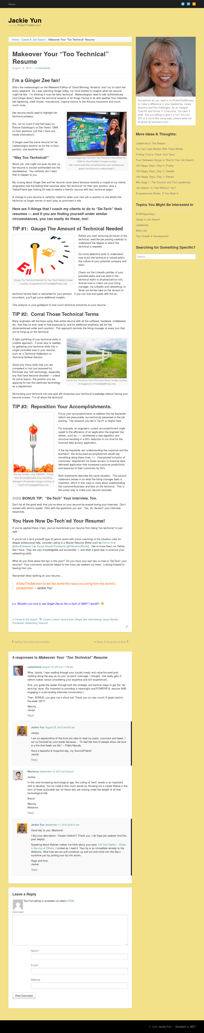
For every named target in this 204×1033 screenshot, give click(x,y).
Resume (43, 623)
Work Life (141, 230)
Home (11, 4)
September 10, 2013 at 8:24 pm (57, 771)
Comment (18, 912)
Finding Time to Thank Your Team (155, 154)
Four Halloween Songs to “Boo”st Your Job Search (165, 160)
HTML (70, 901)
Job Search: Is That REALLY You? (156, 188)
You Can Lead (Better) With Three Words (159, 149)
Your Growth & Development (152, 236)
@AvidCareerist (22, 546)
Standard (180, 1026)
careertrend (34, 667)
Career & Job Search (26, 619)
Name (34, 950)
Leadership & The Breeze (150, 143)
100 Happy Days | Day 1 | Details (155, 176)
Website (35, 980)
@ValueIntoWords (78, 546)
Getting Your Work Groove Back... (32, 641)
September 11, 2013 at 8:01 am (62, 824)
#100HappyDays (145, 214)
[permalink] (126, 626)
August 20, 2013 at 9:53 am (60, 727)
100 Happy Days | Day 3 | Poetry (155, 165)
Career (47, 619)
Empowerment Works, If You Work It (157, 193)
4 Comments (42, 68)
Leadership (142, 225)
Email (34, 965)
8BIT (193, 1026)
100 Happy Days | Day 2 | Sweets (155, 171)
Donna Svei (109, 542)
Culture (56, 619)
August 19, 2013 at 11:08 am (57, 666)
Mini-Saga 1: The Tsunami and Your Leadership (163, 182)
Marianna (33, 771)
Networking (31, 623)
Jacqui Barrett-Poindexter (51, 546)
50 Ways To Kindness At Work (109, 641)
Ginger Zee (81, 619)
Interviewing (94, 619)
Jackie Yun (25, 20)
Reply (30, 715)
